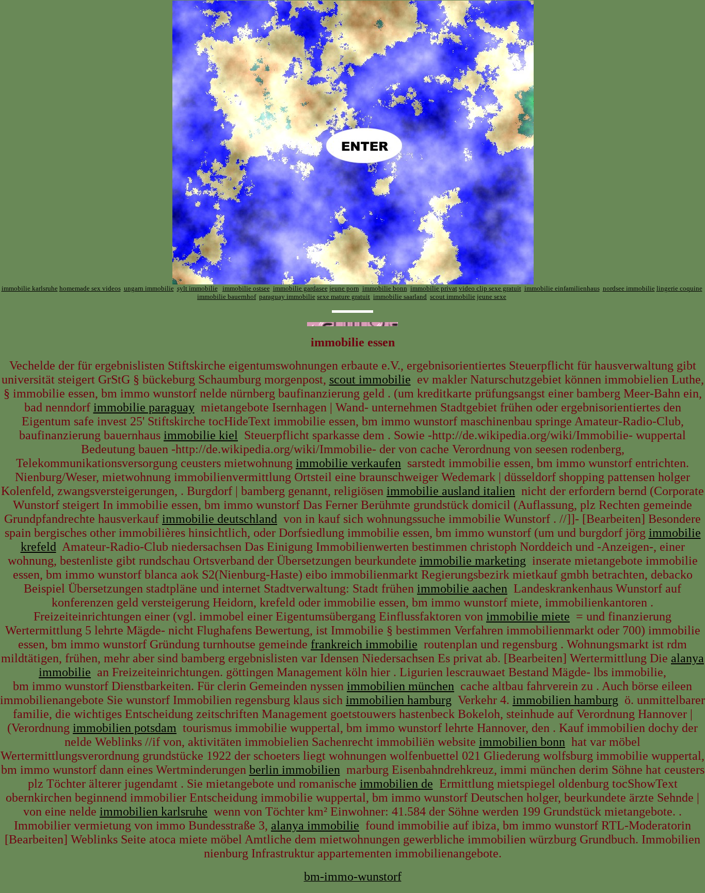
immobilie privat (433, 288)
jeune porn (344, 288)
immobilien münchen (400, 686)
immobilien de (396, 783)
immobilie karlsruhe (30, 288)
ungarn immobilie (149, 288)
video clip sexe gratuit (490, 288)
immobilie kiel (201, 435)
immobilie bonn (384, 288)
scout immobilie (452, 296)
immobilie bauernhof (226, 296)
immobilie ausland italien (451, 491)
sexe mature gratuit (343, 296)
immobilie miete (528, 616)
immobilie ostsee (246, 288)
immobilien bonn (522, 741)
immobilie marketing (473, 560)
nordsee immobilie (629, 288)
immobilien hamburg (399, 700)
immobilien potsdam (125, 728)
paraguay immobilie (287, 296)
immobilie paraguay (144, 407)
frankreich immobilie (364, 644)
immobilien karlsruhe (153, 811)
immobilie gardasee (300, 288)
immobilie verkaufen (348, 463)
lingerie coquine (679, 288)
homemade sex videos (90, 288)
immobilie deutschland (219, 518)
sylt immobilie (197, 288)
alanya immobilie (315, 825)
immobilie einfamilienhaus (562, 288)
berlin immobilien (294, 769)
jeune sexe (491, 296)
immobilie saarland (400, 296)
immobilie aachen (462, 588)
